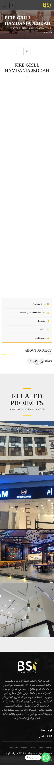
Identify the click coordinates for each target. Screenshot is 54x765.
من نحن (32, 747)
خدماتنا (40, 747)
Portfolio (41, 28)
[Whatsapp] (46, 757)
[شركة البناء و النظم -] (47, 5)
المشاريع (23, 747)
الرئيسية (49, 747)
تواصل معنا (13, 747)
